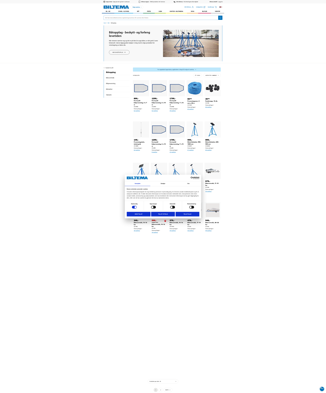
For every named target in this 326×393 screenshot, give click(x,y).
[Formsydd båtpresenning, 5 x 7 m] (141, 88)
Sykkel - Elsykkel (123, 11)
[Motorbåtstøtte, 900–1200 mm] (195, 129)
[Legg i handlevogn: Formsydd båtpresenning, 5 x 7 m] (141, 115)
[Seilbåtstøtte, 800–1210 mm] (195, 171)
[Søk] (220, 18)
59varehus (173, 111)
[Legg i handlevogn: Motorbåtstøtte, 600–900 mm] (212, 154)
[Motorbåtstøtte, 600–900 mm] (213, 129)
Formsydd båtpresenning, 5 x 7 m (140, 103)
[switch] (153, 207)
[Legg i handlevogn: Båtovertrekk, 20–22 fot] (212, 235)
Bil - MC (108, 11)
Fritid (149, 11)
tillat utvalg (163, 214)
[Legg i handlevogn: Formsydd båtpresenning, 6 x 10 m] (159, 115)
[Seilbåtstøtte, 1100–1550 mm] (159, 171)
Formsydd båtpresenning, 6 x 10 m (159, 103)
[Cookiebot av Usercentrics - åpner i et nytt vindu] (191, 178)
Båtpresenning (110, 83)
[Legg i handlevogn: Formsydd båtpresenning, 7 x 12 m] (177, 115)
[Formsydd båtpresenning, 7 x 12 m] (177, 88)
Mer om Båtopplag (117, 52)
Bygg (192, 11)
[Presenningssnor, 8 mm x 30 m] (195, 88)
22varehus (173, 152)
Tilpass (198, 75)
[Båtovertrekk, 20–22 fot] (213, 210)
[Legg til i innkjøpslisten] (136, 115)
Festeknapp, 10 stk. (211, 101)
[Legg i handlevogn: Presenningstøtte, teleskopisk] (141, 154)
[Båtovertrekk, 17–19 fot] (213, 171)
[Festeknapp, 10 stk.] (213, 88)
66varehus (208, 107)
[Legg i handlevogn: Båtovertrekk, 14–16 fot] (141, 235)
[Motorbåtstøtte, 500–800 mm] (141, 171)
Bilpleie (204, 11)
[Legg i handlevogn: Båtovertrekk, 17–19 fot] (212, 196)
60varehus (208, 150)
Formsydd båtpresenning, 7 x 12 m (176, 103)
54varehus (208, 191)
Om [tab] (188, 183)
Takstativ (109, 95)
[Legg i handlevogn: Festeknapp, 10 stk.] (212, 111)
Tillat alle (187, 214)
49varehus (208, 230)
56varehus (190, 230)
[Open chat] (322, 389)
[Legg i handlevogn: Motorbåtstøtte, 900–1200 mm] (194, 154)
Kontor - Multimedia (176, 11)
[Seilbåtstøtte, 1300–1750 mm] (177, 171)
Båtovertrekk (110, 78)
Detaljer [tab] (163, 183)
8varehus (154, 152)
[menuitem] (108, 11)
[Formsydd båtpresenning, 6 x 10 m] (159, 88)
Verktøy (217, 11)
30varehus (137, 230)
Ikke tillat (138, 214)
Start (105, 23)
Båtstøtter (109, 89)
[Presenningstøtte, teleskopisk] (141, 129)
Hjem (160, 11)
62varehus (137, 111)
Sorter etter (211, 75)
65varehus (190, 109)
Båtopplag (111, 72)
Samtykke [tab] (138, 183)
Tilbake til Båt (109, 68)
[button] (220, 7)
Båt (138, 11)
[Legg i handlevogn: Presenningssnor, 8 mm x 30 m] (194, 113)
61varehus (190, 150)
